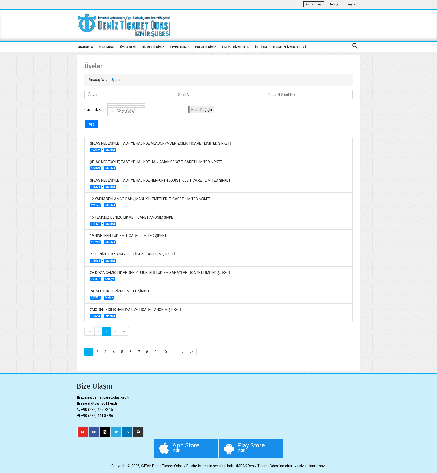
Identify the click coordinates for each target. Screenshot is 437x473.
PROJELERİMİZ (205, 47)
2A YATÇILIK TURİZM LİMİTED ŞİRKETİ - (120, 294)
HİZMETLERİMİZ (153, 47)
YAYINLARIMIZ (179, 47)
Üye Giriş (315, 4)
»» (124, 331)
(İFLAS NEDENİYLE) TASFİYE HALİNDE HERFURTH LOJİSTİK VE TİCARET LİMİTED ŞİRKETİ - (161, 183)
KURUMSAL (106, 47)
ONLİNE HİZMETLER (235, 47)
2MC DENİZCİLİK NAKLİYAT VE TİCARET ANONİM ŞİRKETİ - (135, 313)
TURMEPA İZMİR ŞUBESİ (289, 47)
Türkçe (334, 4)
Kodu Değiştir (201, 110)
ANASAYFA (85, 47)
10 (165, 352)
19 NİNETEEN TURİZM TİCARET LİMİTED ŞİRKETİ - (129, 239)
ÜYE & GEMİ (128, 47)
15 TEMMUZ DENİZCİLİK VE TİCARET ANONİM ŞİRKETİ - (133, 220)
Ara (91, 124)
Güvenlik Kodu (95, 110)
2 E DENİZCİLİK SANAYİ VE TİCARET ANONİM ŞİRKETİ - (132, 257)
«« (89, 331)
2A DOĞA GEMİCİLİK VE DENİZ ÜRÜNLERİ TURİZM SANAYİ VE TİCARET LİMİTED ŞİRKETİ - (160, 276)
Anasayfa (96, 80)
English (352, 4)
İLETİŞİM (261, 47)
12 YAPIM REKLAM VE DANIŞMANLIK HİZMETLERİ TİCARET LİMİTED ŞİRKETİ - (150, 202)
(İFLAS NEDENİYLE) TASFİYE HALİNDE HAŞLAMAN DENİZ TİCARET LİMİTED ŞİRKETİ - (156, 165)
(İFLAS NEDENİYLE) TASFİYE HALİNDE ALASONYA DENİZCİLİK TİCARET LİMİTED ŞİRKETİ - (160, 146)
